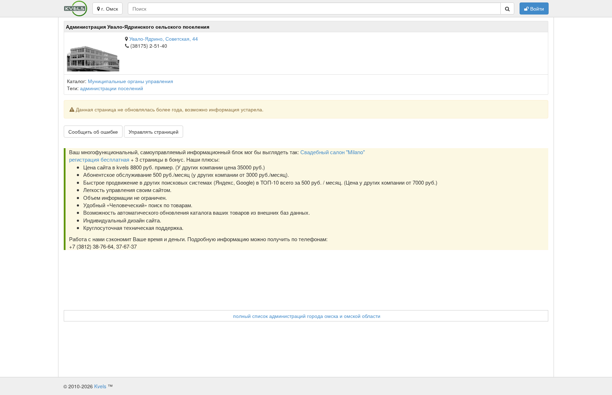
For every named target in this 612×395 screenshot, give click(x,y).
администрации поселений (111, 88)
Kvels (100, 386)
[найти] (507, 8)
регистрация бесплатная (99, 159)
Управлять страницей (153, 131)
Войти (536, 8)
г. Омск (109, 8)
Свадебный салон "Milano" (332, 152)
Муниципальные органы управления (130, 81)
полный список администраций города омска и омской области (306, 315)
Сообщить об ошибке (93, 131)
